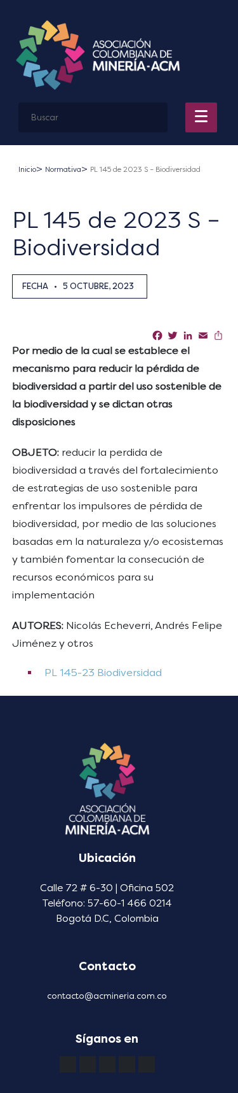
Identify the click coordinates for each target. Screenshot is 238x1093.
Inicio (27, 170)
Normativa (63, 170)
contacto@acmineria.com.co (107, 996)
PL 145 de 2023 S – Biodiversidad (145, 170)
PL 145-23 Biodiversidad (102, 672)
